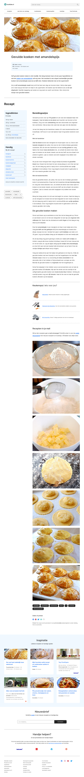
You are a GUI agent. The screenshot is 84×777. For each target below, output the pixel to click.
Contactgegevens (45, 768)
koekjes (19, 64)
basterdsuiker (8, 194)
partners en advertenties (55, 743)
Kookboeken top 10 (8, 770)
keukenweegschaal (11, 163)
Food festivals (73, 11)
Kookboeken (37, 11)
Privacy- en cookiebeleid (47, 766)
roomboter (7, 197)
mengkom (8, 153)
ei (20, 194)
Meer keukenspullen (27, 762)
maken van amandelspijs (24, 78)
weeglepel (8, 166)
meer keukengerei (10, 178)
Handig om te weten (27, 772)
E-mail (41, 619)
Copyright (44, 764)
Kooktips (62, 11)
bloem (16, 194)
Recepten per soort (8, 762)
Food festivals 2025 (27, 764)
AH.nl (51, 749)
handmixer (8, 156)
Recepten (9, 11)
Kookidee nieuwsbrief (46, 762)
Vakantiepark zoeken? (46, 770)
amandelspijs (14, 134)
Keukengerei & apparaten (28, 760)
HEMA (37, 749)
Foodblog (25, 766)
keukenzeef (9, 175)
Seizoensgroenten (7, 766)
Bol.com (20, 749)
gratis (32, 715)
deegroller (8, 169)
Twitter (38, 619)
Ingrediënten (6, 764)
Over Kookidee (45, 760)
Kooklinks (25, 768)
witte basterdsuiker (17, 197)
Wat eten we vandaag (23, 11)
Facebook (33, 619)
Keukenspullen (50, 11)
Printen (44, 619)
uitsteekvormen (10, 172)
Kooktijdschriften (26, 770)
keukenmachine (10, 159)
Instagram (65, 761)
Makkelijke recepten (8, 760)
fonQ (66, 749)
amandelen (7, 191)
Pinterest (35, 619)
